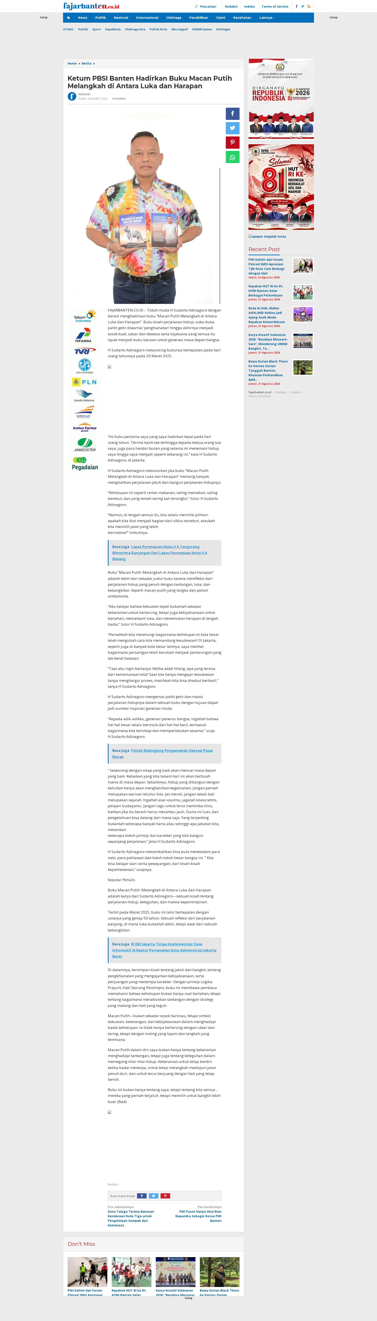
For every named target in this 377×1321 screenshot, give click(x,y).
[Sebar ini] (233, 114)
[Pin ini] (233, 142)
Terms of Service (259, 396)
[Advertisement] (43, 85)
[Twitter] (155, 1196)
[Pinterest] (166, 1196)
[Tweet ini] (233, 128)
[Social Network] (303, 6)
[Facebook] (143, 1196)
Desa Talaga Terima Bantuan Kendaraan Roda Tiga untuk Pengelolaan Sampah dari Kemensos (131, 1216)
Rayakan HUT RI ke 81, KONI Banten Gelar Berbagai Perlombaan (129, 1295)
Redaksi (281, 392)
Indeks (295, 392)
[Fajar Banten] (91, 6)
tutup (44, 17)
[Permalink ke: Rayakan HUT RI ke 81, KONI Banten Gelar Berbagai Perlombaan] (131, 1272)
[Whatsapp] (233, 157)
